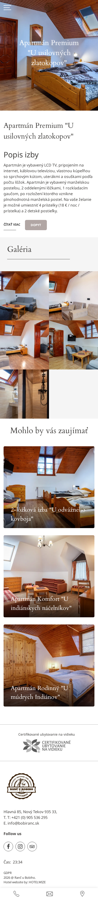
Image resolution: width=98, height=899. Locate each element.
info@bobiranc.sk (23, 823)
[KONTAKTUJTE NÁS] (16, 893)
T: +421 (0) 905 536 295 (27, 817)
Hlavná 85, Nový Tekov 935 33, (30, 811)
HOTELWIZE (37, 882)
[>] (7, 7)
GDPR (8, 873)
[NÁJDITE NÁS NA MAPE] (82, 893)
